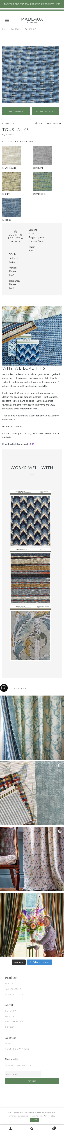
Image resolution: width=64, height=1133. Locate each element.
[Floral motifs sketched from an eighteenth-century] (32, 728)
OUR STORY (10, 1011)
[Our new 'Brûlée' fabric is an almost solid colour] (32, 793)
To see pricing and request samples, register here (32, 4)
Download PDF (16, 111)
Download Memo (45, 111)
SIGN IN (8, 1043)
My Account (10, 1129)
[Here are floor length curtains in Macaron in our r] (32, 925)
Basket (49, 1127)
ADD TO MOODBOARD (50, 123)
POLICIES (9, 1016)
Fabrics (15, 29)
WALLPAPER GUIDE (14, 1022)
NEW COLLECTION (14, 994)
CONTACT (9, 1027)
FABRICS (9, 984)
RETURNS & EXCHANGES (17, 1049)
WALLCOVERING (13, 989)
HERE (31, 444)
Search (32, 1129)
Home (5, 29)
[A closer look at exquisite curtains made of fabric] (32, 859)
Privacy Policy (49, 1116)
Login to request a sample (15, 238)
